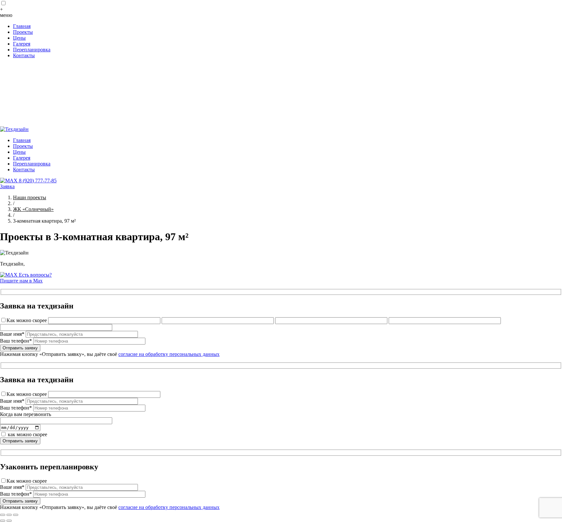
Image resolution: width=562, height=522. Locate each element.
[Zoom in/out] (15, 515)
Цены (19, 38)
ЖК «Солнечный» (33, 209)
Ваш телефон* (16, 341)
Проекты (23, 32)
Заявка (7, 186)
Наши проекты (29, 197)
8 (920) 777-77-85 (38, 180)
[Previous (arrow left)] (2, 521)
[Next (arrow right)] (9, 521)
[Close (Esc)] (2, 515)
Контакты (24, 55)
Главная (22, 26)
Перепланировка (31, 49)
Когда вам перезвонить (25, 414)
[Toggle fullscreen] (9, 515)
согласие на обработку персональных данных (169, 354)
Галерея (21, 43)
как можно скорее (27, 434)
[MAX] (9, 180)
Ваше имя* (12, 334)
